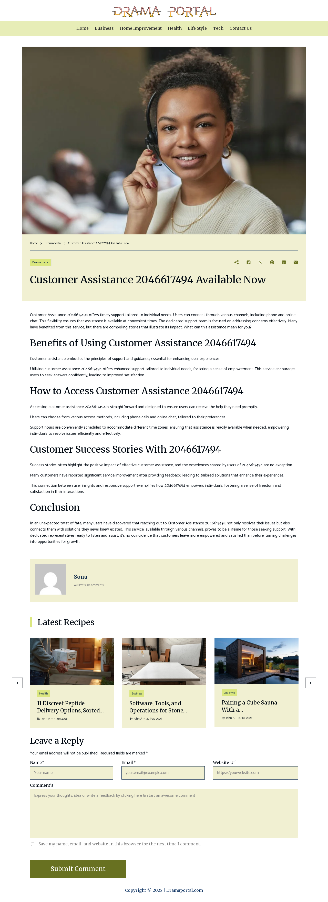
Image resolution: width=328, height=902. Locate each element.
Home (34, 243)
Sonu (80, 577)
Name (37, 762)
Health (43, 693)
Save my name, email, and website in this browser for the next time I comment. (119, 843)
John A (46, 718)
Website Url (225, 762)
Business (136, 693)
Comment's (42, 785)
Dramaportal (53, 243)
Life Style (229, 692)
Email (128, 762)
